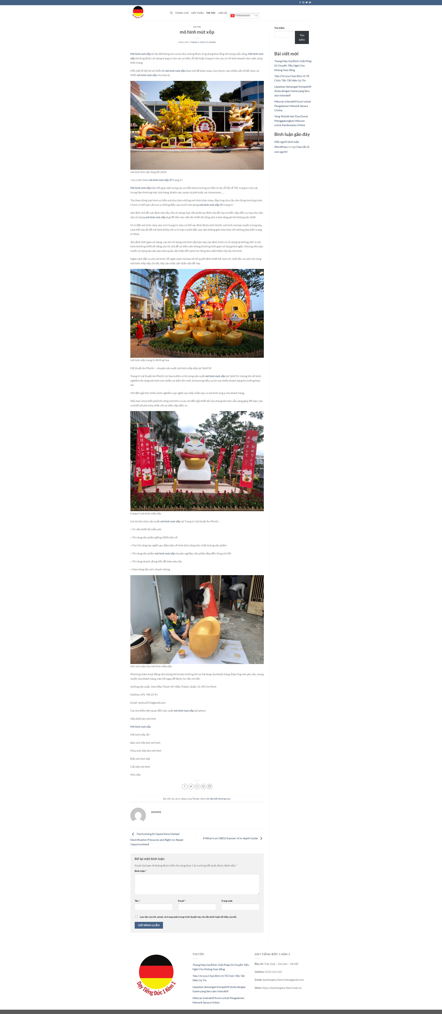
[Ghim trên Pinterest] (203, 786)
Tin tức (211, 13)
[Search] (171, 13)
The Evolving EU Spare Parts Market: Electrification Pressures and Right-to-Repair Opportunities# (157, 839)
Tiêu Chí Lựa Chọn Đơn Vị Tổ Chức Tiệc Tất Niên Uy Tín (219, 978)
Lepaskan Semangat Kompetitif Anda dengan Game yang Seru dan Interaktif (292, 91)
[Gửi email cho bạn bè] (197, 786)
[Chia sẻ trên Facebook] (185, 786)
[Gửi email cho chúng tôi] (310, 2)
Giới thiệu (197, 13)
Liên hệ (222, 13)
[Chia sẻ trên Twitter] (191, 786)
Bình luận (141, 870)
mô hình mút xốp (175, 70)
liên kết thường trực (220, 798)
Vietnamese (242, 15)
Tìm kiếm (279, 27)
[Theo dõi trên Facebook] (300, 2)
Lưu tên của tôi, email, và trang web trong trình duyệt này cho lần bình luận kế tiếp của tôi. (188, 916)
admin (212, 42)
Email (182, 900)
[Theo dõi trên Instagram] (303, 2)
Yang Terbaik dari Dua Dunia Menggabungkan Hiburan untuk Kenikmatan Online (291, 121)
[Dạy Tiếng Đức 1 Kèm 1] (147, 13)
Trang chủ (182, 13)
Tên (137, 900)
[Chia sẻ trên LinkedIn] (210, 786)
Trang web (226, 900)
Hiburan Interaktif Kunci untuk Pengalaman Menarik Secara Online (292, 106)
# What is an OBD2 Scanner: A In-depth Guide (230, 838)
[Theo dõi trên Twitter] (307, 2)
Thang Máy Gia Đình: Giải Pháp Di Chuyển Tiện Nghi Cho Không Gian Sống (293, 65)
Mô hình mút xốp (140, 53)
